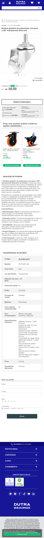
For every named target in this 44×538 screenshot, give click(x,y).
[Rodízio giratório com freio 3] (12, 146)
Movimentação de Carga (11, 20)
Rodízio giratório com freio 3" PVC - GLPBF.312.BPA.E (11, 149)
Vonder (4, 25)
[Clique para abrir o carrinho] (38, 3)
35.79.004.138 (14, 25)
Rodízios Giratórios (12, 21)
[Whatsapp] (10, 493)
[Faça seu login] (10, 3)
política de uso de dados (32, 532)
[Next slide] (38, 148)
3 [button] (25, 75)
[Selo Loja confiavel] (10, 482)
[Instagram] (15, 493)
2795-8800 (9, 109)
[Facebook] (19, 493)
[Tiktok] (24, 493)
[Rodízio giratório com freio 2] (32, 146)
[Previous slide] (5, 148)
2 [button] (22, 75)
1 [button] (18, 75)
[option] (22, 54)
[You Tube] (29, 493)
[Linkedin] (33, 493)
